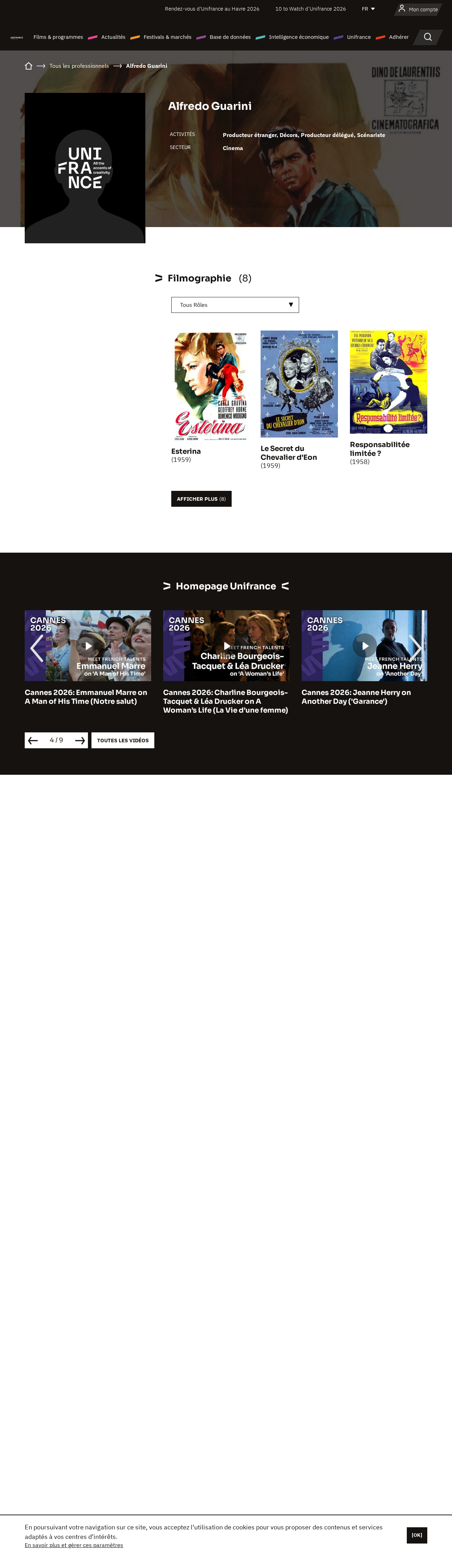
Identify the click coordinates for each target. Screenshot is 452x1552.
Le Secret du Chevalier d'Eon (289, 453)
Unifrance (359, 37)
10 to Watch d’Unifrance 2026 (310, 8)
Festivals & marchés (167, 37)
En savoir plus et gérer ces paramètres (74, 1544)
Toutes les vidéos (123, 740)
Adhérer (399, 37)
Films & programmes (58, 37)
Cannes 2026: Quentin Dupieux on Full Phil (364, 697)
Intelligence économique (299, 37)
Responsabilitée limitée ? (380, 449)
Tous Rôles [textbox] (194, 304)
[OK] (417, 1535)
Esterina (186, 451)
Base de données (230, 37)
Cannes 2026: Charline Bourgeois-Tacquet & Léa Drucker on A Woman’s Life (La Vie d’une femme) (87, 701)
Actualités (113, 37)
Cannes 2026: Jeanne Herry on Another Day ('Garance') (218, 697)
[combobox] (235, 305)
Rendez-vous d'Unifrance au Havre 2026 (212, 8)
